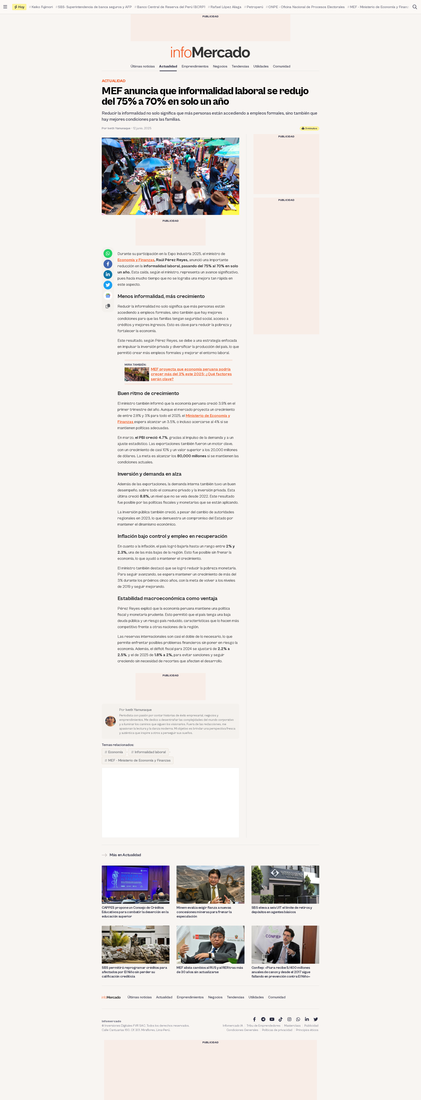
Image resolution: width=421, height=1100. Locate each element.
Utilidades (261, 66)
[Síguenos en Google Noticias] (107, 295)
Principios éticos (307, 1030)
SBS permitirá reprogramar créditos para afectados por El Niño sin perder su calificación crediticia (134, 972)
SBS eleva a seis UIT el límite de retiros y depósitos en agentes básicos (282, 910)
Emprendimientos (195, 66)
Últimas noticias (143, 66)
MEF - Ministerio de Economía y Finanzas (139, 760)
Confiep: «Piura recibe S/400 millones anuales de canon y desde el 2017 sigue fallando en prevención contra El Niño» (281, 972)
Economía (115, 752)
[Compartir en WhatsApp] (107, 253)
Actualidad (168, 66)
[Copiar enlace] (107, 306)
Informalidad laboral (150, 752)
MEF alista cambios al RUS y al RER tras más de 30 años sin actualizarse (210, 970)
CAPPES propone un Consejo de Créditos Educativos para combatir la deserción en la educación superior (135, 912)
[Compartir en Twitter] (107, 285)
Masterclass (292, 1025)
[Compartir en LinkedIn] (107, 274)
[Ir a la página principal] (210, 52)
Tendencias (240, 66)
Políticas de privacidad (277, 1030)
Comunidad (281, 66)
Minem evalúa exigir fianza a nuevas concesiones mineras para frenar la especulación (204, 912)
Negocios (220, 66)
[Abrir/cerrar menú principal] (5, 7)
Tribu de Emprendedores (263, 1025)
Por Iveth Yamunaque (116, 128)
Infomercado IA (233, 1025)
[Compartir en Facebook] (107, 264)
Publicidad (311, 1025)
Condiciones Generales (242, 1030)
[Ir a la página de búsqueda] (414, 7)
